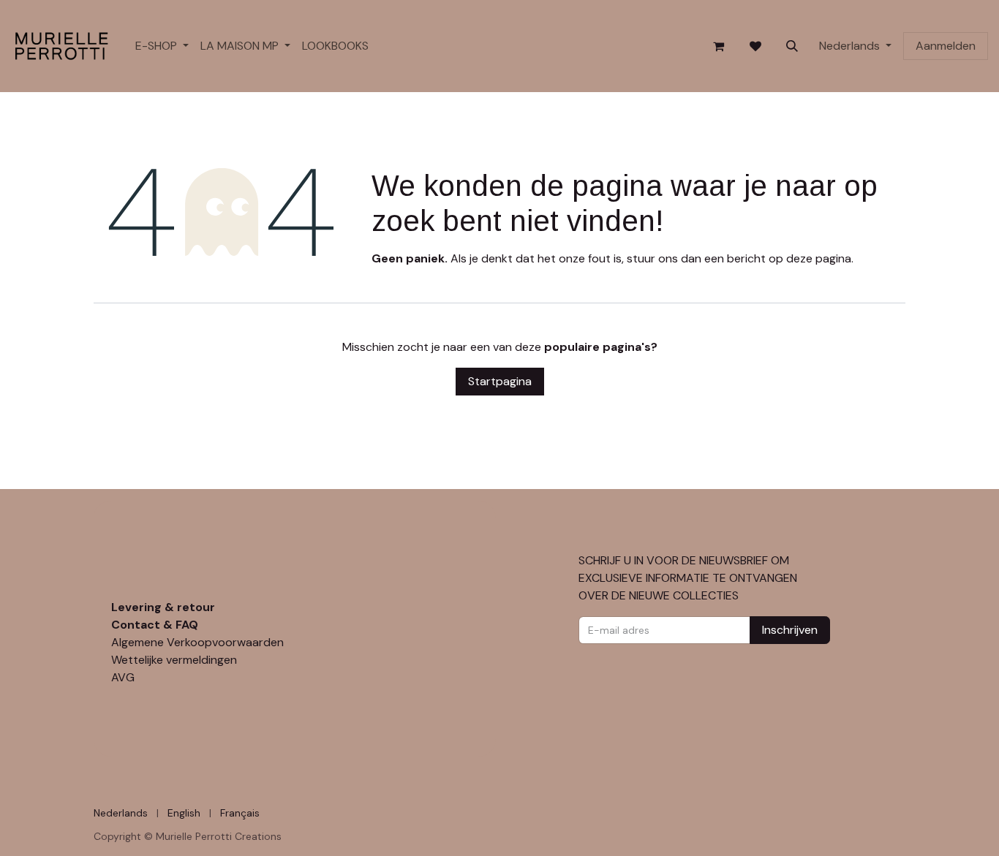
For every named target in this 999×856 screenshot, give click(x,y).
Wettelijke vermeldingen (174, 659)
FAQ (187, 624)
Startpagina (500, 381)
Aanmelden (946, 45)
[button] (792, 46)
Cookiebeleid (128, 811)
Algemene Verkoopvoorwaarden (197, 642)
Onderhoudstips (158, 589)
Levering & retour (163, 607)
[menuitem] (162, 46)
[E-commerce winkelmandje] (719, 46)
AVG (123, 677)
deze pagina (818, 258)
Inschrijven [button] (790, 629)
